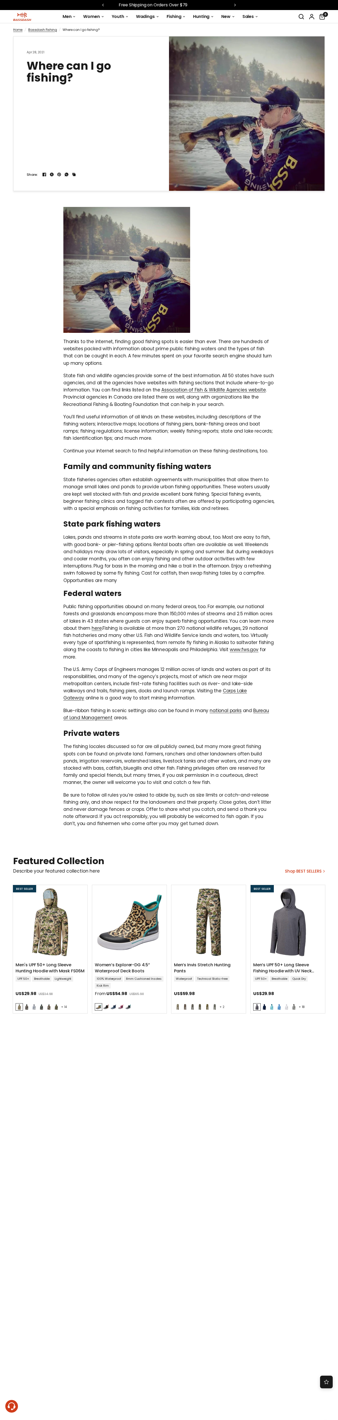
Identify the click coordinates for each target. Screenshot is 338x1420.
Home (17, 29)
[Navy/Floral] (113, 1007)
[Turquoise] (271, 1007)
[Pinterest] (59, 174)
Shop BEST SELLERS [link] (303, 871)
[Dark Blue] (264, 1007)
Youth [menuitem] (118, 16)
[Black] (106, 1007)
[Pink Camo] (120, 1007)
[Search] (301, 16)
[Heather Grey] (257, 1007)
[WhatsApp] (66, 174)
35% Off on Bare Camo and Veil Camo (173, 5)
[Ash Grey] (294, 1007)
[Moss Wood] (56, 1007)
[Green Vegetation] (214, 1007)
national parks (226, 710)
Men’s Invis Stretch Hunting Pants (202, 968)
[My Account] (312, 16)
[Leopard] (98, 1007)
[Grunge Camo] (26, 1007)
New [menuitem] (226, 16)
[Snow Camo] (34, 1007)
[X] (52, 174)
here (97, 628)
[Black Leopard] (128, 1007)
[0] (321, 16)
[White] (286, 1007)
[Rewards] (326, 1382)
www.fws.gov (244, 649)
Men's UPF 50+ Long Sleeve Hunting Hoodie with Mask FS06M (50, 968)
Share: (32, 174)
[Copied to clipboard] (74, 174)
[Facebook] (44, 174)
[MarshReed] (207, 1007)
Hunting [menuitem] (201, 16)
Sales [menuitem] (248, 16)
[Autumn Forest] (49, 1007)
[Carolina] (279, 1007)
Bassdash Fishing (42, 29)
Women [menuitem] (91, 16)
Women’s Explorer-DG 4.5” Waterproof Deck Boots (122, 968)
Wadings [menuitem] (145, 16)
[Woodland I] (41, 1007)
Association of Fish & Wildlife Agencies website (213, 390)
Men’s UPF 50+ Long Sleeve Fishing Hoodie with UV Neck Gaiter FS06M (282, 968)
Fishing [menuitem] (174, 16)
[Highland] (19, 1007)
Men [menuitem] (67, 16)
